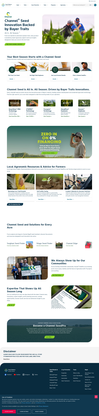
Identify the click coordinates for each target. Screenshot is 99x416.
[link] (20, 244)
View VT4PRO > (30, 116)
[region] (49, 405)
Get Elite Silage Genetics (42, 245)
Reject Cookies (39, 411)
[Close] (96, 396)
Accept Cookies (9, 411)
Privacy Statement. (44, 406)
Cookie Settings (24, 411)
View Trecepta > (47, 116)
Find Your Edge (69, 245)
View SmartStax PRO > (14, 116)
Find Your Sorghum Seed (13, 245)
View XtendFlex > (65, 116)
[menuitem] (18, 5)
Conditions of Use (40, 402)
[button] (6, 370)
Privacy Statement (26, 402)
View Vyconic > (82, 116)
